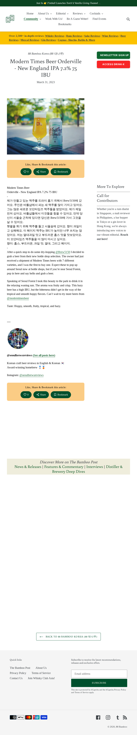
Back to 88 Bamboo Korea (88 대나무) (71, 636)
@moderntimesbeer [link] (18, 298)
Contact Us (16, 678)
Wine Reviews (110, 35)
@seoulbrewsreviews (31, 375)
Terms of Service (41, 673)
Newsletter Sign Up (114, 55)
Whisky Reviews (54, 35)
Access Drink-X (113, 64)
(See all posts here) (44, 355)
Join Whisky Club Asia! (41, 678)
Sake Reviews (92, 35)
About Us (41, 667)
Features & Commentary (63, 466)
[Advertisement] (113, 125)
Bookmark (62, 171)
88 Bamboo (121, 726)
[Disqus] (68, 522)
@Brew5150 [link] (62, 252)
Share (43, 171)
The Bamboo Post (20, 667)
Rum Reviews (74, 35)
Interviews (94, 466)
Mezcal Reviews (30, 39)
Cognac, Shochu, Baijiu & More (76, 39)
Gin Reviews (48, 39)
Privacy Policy (18, 673)
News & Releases (28, 466)
